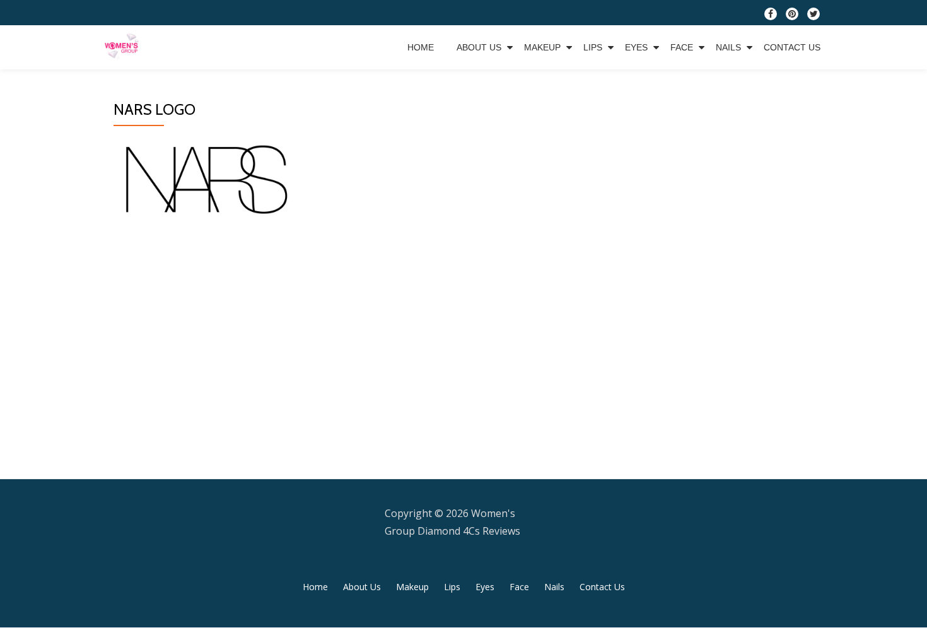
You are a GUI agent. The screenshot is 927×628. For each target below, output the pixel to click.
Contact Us (792, 47)
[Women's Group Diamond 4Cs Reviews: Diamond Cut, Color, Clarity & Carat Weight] (124, 47)
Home (420, 47)
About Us (479, 47)
